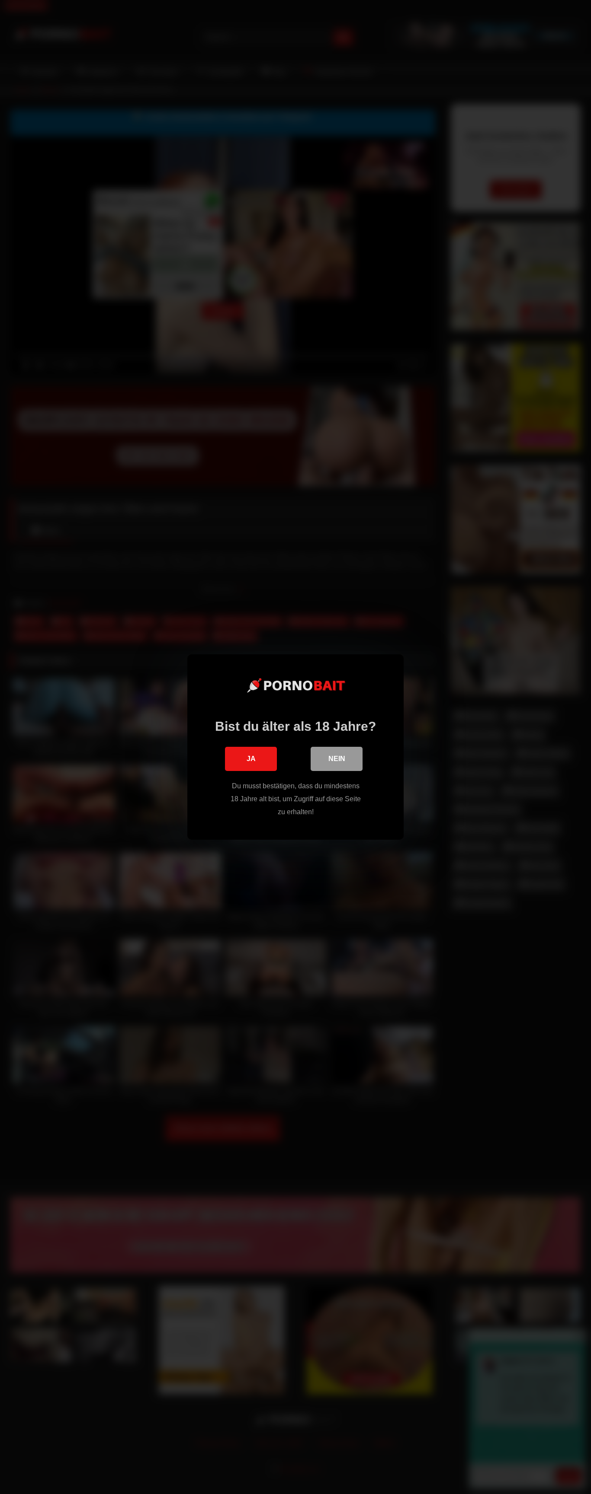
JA (251, 758)
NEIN (336, 758)
